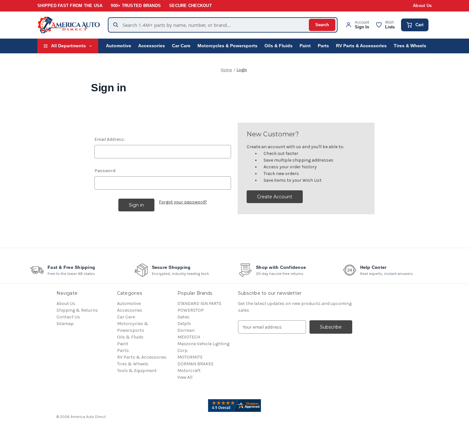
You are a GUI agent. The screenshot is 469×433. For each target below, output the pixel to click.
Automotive (118, 45)
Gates (183, 317)
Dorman (186, 330)
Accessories (151, 45)
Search (322, 24)
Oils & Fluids (278, 45)
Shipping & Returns (77, 310)
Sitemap (65, 323)
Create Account (274, 197)
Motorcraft (189, 370)
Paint (305, 45)
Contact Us (68, 317)
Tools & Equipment (137, 370)
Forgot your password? (183, 202)
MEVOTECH (188, 337)
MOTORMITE (190, 357)
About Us (422, 6)
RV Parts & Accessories (361, 45)
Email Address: (109, 139)
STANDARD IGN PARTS (199, 303)
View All (184, 377)
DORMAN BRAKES (195, 364)
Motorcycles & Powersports (227, 45)
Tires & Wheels (410, 45)
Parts (323, 45)
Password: (105, 170)
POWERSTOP (190, 310)
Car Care (181, 45)
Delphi (184, 323)
